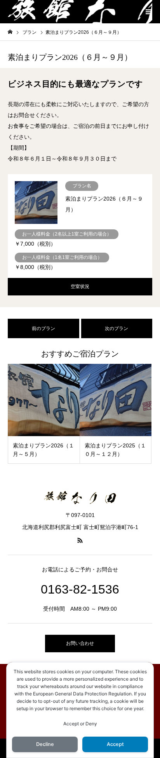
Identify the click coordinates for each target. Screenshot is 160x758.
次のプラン (116, 328)
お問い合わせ (80, 643)
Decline (45, 744)
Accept (115, 744)
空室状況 (80, 286)
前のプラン (43, 328)
